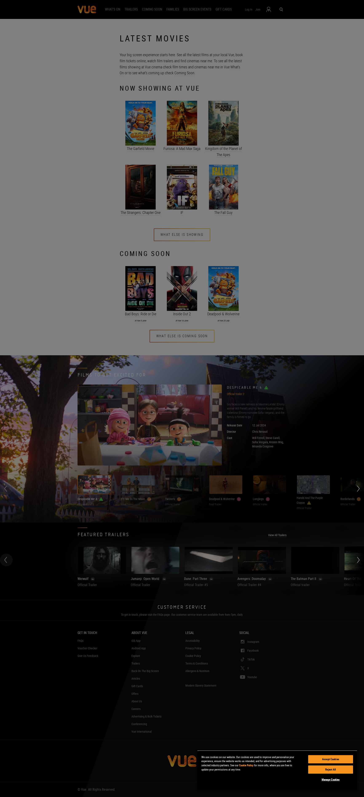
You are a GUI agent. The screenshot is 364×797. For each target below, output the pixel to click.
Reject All (330, 769)
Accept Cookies (330, 759)
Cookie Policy (246, 765)
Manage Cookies (331, 779)
